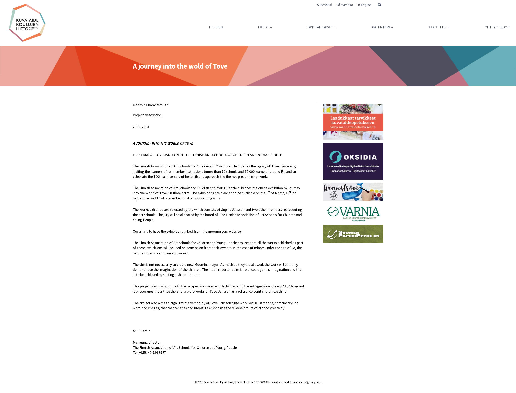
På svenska (344, 4)
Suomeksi (324, 4)
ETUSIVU (216, 27)
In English (364, 4)
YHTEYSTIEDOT (497, 27)
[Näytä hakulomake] (379, 4)
